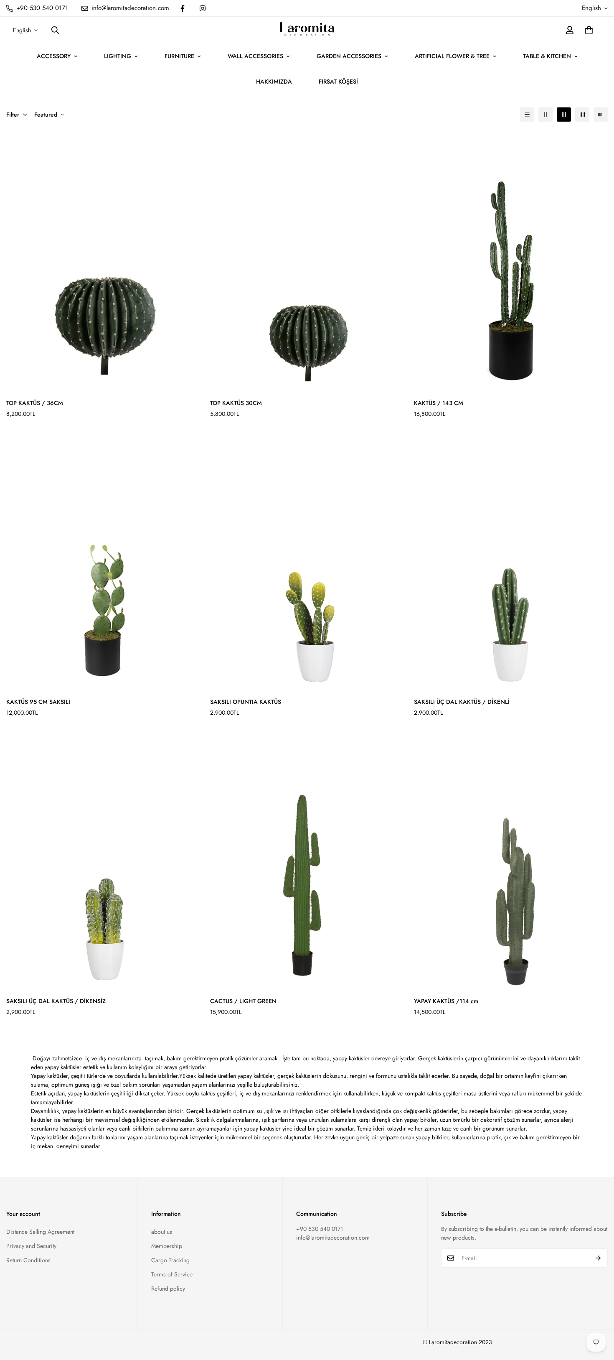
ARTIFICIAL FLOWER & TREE (452, 56)
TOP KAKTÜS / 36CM (34, 403)
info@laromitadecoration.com (333, 1237)
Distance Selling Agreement (40, 1232)
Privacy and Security (31, 1246)
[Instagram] (203, 8)
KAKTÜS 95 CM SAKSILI (38, 702)
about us (161, 1232)
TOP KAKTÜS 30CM (236, 403)
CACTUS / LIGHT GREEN (243, 1001)
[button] (589, 30)
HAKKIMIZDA (274, 81)
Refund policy (168, 1288)
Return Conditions (28, 1260)
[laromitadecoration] (307, 30)
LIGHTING (117, 56)
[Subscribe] (598, 1258)
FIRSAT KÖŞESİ (338, 81)
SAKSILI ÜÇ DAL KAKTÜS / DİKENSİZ (56, 1001)
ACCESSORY (54, 56)
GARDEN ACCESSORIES (349, 56)
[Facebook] (183, 8)
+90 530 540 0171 (319, 1229)
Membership (166, 1246)
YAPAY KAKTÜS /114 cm (446, 1001)
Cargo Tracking (170, 1260)
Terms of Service (172, 1274)
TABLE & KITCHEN (547, 56)
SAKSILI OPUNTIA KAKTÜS (245, 702)
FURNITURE (179, 56)
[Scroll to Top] (597, 1314)
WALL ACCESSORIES (255, 56)
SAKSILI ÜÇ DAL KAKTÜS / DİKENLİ (462, 702)
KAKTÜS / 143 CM (438, 403)
